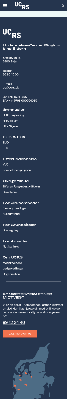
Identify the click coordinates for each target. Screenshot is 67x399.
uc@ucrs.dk (11, 87)
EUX (6, 148)
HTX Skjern (10, 126)
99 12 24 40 (14, 322)
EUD (6, 142)
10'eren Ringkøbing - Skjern (21, 186)
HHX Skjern (10, 120)
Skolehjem (10, 192)
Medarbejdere (12, 263)
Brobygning (10, 230)
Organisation (11, 274)
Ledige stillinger (13, 268)
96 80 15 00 (11, 74)
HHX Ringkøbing (13, 115)
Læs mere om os (20, 333)
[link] (34, 5)
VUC (6, 164)
